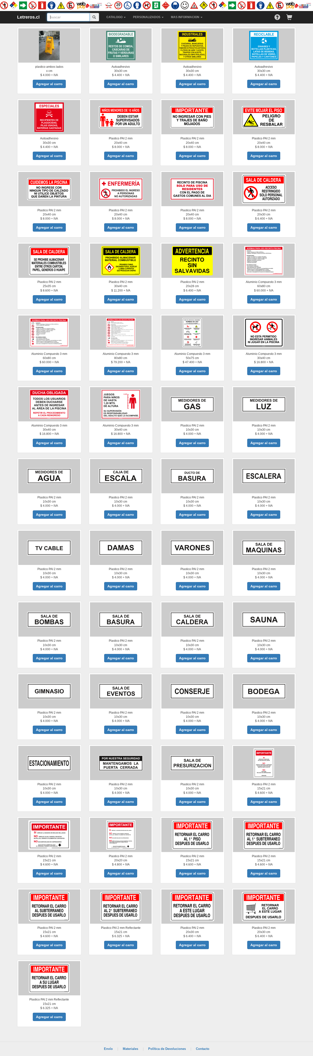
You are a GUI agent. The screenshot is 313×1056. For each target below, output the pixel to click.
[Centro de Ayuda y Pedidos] (280, 16)
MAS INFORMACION (185, 17)
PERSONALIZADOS (147, 17)
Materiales (130, 1049)
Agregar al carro (49, 84)
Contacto (202, 1049)
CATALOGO (114, 17)
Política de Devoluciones (167, 1049)
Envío (108, 1049)
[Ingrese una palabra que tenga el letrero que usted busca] (94, 17)
